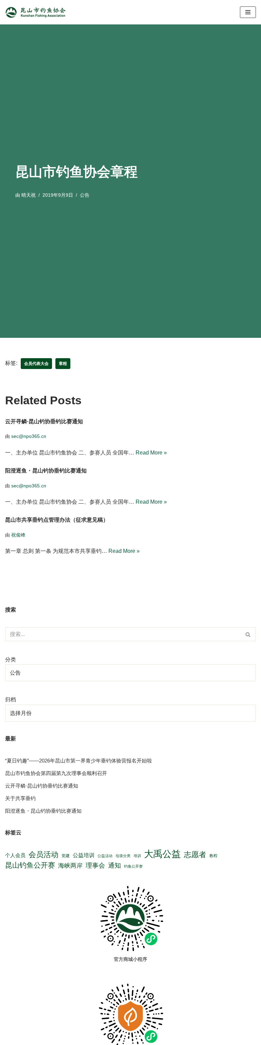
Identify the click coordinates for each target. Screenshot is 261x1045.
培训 (137, 856)
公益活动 (105, 856)
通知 (114, 865)
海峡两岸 (70, 865)
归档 (10, 699)
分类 (10, 659)
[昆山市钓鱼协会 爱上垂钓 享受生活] (37, 12)
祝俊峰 (18, 535)
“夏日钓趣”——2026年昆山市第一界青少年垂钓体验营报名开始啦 (78, 760)
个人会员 (15, 855)
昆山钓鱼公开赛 (30, 865)
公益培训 (83, 855)
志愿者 (195, 854)
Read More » (151, 453)
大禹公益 (162, 854)
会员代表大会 (36, 363)
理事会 (95, 865)
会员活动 (43, 854)
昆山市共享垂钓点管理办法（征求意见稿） (56, 520)
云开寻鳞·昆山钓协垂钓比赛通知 (44, 421)
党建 (66, 855)
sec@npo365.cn (28, 436)
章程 (63, 363)
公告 (84, 195)
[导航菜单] (248, 12)
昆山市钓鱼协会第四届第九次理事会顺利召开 (56, 773)
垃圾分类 (123, 856)
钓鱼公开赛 (133, 866)
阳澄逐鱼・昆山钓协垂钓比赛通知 (46, 470)
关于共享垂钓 (20, 798)
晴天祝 (28, 195)
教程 (213, 855)
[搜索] (248, 634)
